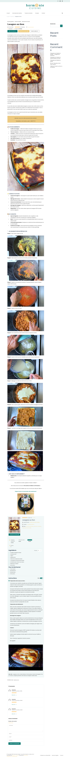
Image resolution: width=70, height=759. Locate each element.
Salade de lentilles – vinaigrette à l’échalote (55, 54)
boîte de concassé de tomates (16, 558)
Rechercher (53, 23)
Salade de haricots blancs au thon (55, 58)
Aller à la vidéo (34, 31)
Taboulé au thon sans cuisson (55, 64)
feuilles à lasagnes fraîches (15, 552)
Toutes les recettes (28, 13)
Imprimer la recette (23, 31)
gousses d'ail (12, 557)
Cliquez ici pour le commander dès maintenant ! (26, 491)
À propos (37, 13)
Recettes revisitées (18, 21)
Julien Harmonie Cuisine (35, 522)
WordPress (26, 755)
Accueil (8, 13)
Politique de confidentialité (12, 756)
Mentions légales (55, 755)
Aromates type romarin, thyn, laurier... (17, 562)
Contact (43, 13)
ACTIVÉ (41, 578)
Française (29, 524)
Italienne (32, 524)
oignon (11, 555)
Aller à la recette (12, 31)
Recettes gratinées (10, 21)
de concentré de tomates (17, 560)
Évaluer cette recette (12, 721)
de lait (12, 569)
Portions (35, 550)
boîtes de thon (13, 554)
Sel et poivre (12, 565)
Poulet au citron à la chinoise (56, 67)
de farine (12, 572)
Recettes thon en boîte (26, 21)
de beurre (13, 570)
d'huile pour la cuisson (14, 563)
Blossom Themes (15, 755)
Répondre (13, 704)
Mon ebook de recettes (17, 13)
